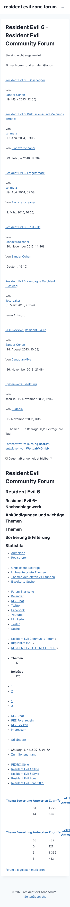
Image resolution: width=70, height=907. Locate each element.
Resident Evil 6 (22, 492)
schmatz (11, 133)
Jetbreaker (12, 300)
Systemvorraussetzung (21, 384)
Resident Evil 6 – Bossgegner (25, 80)
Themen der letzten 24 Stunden (33, 577)
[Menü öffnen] (63, 6)
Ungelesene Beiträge (25, 567)
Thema (11, 800)
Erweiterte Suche (23, 581)
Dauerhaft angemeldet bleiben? (30, 458)
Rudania (17, 409)
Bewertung (24, 800)
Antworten (40, 800)
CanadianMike (21, 359)
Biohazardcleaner (23, 148)
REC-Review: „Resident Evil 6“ (25, 330)
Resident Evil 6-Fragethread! (25, 173)
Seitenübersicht (35, 896)
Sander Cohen (15, 95)
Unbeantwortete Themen (28, 572)
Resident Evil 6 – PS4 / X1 (22, 227)
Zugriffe (54, 800)
